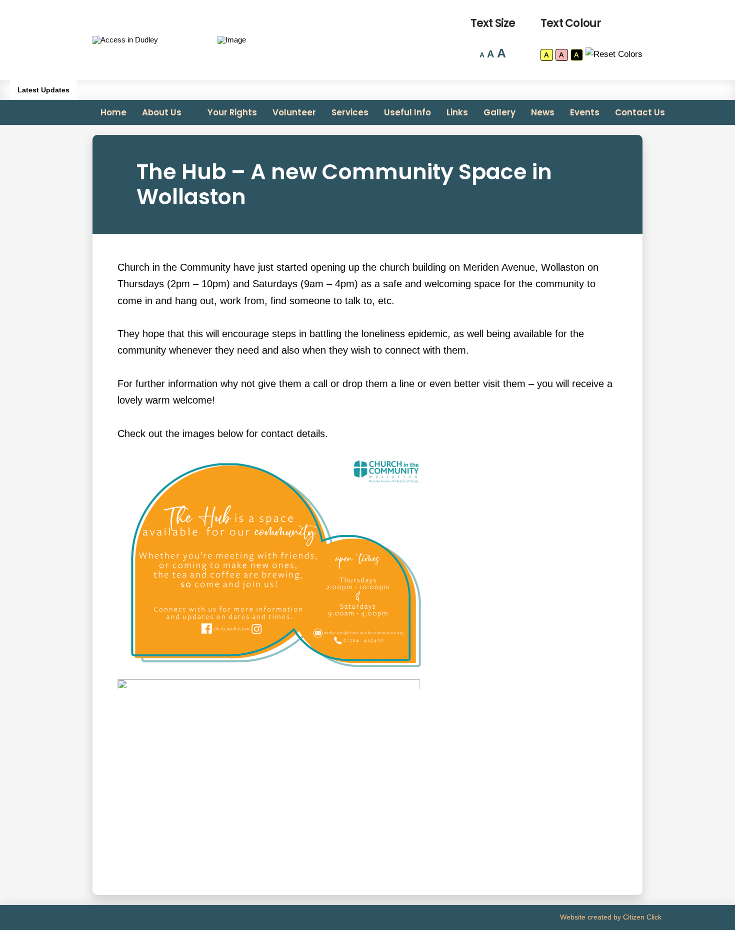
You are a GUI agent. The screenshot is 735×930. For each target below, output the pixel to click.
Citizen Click (642, 917)
